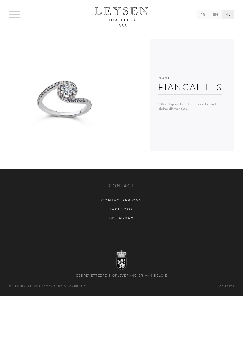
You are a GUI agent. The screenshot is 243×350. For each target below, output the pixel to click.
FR (202, 14)
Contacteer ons (121, 200)
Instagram (122, 218)
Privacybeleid (72, 286)
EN (215, 14)
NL (228, 14)
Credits (226, 286)
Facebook (121, 209)
